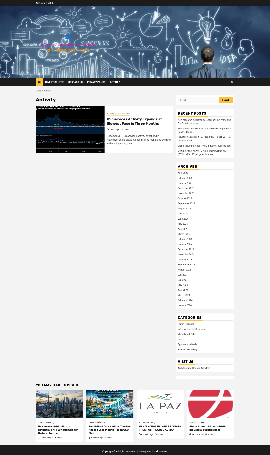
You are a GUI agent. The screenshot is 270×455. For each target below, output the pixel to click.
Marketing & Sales (187, 334)
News (181, 339)
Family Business (186, 324)
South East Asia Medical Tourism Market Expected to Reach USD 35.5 (110, 430)
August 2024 (184, 269)
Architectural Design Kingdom (194, 368)
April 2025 (183, 229)
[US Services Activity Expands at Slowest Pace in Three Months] (70, 129)
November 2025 (186, 193)
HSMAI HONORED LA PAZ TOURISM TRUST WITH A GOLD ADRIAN (160, 428)
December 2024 (186, 249)
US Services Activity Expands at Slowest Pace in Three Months (134, 121)
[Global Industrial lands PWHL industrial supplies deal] (210, 404)
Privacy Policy (96, 82)
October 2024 (185, 259)
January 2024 (185, 305)
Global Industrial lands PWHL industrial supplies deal (204, 145)
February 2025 (185, 239)
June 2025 (183, 218)
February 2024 (185, 300)
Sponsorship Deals (187, 344)
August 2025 (184, 208)
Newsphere (145, 451)
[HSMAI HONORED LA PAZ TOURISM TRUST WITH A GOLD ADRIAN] (160, 404)
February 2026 (185, 178)
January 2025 (185, 244)
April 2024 (183, 290)
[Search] (232, 82)
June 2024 (183, 280)
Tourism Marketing (187, 349)
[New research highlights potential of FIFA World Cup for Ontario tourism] (59, 404)
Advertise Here (54, 82)
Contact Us (75, 82)
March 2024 (184, 295)
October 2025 (185, 198)
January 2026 (185, 183)
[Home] (39, 82)
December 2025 (186, 188)
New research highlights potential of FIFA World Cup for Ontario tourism (58, 430)
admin (126, 130)
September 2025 (186, 203)
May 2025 (183, 223)
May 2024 (183, 285)
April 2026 (183, 172)
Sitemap (115, 82)
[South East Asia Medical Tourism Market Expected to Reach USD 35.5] (110, 404)
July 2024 (183, 274)
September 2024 (186, 264)
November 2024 (186, 254)
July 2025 (183, 213)
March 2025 (184, 234)
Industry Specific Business (118, 114)
